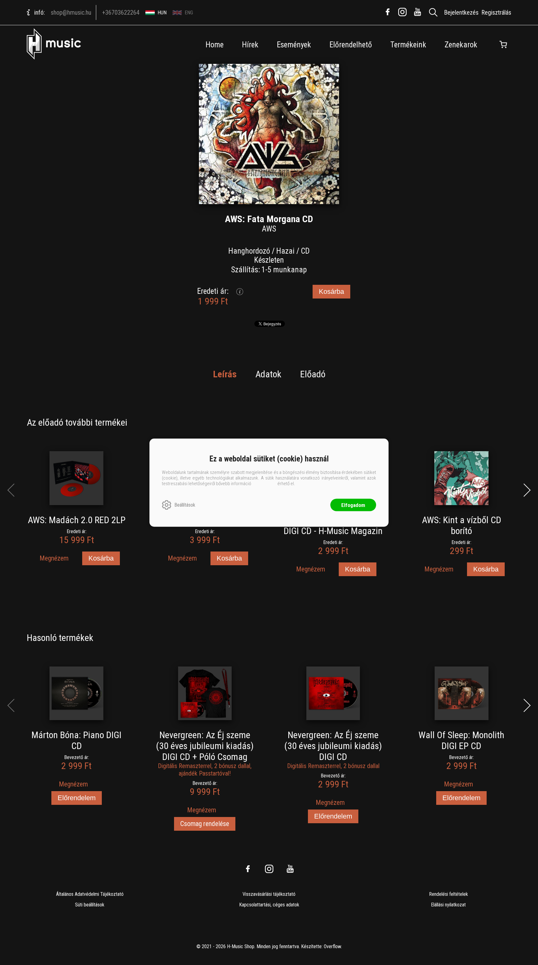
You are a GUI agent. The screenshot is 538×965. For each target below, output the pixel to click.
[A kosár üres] (503, 44)
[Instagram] (402, 12)
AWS (269, 228)
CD (305, 251)
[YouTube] (417, 12)
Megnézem (54, 558)
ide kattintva (264, 483)
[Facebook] (387, 12)
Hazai (285, 251)
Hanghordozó (249, 251)
